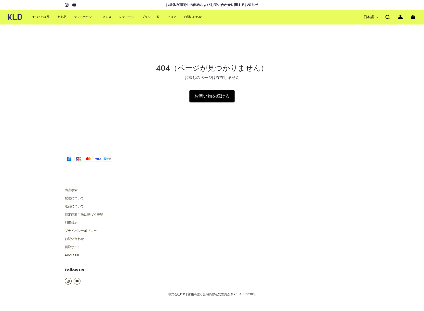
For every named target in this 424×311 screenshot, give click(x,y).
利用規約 (71, 223)
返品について (74, 206)
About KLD (72, 255)
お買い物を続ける (212, 96)
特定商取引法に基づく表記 (84, 214)
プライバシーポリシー (81, 231)
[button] (387, 17)
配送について (74, 198)
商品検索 (71, 190)
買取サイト (73, 247)
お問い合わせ (74, 239)
